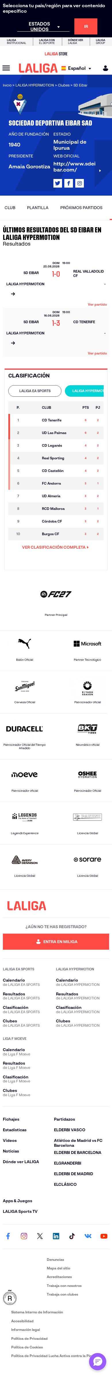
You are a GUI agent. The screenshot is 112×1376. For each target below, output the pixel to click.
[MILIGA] (104, 68)
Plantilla (38, 207)
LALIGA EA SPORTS (35, 391)
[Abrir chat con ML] (97, 1361)
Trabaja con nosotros (64, 1286)
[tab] (34, 391)
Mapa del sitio (58, 1268)
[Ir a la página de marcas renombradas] (24, 1298)
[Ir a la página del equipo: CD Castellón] (31, 471)
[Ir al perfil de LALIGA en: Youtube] (104, 1237)
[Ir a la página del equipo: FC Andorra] (31, 483)
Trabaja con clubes (62, 1294)
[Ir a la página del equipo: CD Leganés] (31, 445)
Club (10, 207)
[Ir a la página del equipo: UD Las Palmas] (31, 433)
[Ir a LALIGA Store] (56, 54)
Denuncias (55, 1259)
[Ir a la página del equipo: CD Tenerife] (31, 420)
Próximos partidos (81, 207)
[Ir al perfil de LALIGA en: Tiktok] (72, 1237)
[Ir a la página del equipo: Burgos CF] (31, 534)
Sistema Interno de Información (37, 1312)
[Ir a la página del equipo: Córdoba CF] (31, 521)
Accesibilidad (22, 1321)
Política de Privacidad (29, 1338)
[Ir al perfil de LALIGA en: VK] (88, 1237)
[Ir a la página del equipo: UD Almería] (31, 496)
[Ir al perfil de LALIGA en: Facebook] (8, 1237)
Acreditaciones (59, 1277)
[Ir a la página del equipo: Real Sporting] (31, 458)
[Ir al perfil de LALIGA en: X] (57, 183)
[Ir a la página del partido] (12, 294)
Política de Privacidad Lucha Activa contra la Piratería (56, 1356)
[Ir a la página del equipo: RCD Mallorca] (31, 508)
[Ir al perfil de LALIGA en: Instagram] (79, 183)
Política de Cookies (27, 1347)
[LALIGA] (38, 68)
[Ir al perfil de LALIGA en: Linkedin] (56, 1237)
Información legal (25, 1329)
